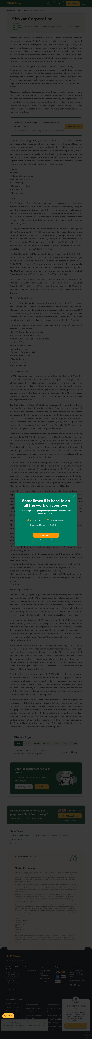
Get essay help (46, 535)
